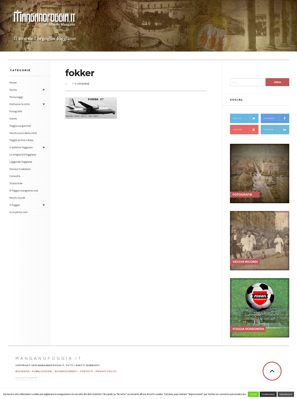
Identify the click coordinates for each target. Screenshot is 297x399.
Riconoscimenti (66, 371)
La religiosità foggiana (22, 154)
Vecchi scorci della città (23, 133)
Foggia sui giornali (20, 125)
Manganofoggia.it (48, 358)
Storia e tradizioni (20, 169)
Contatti (86, 371)
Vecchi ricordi (17, 197)
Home (13, 82)
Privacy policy (106, 371)
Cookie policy (268, 394)
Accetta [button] (253, 394)
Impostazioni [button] (286, 394)
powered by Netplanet (26, 377)
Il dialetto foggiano (21, 147)
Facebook (268, 118)
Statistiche (16, 183)
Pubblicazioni (42, 371)
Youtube (237, 129)
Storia (13, 89)
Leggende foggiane (20, 161)
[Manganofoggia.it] (45, 25)
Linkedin (268, 129)
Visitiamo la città (19, 104)
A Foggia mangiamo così (23, 190)
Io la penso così (18, 212)
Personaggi (16, 97)
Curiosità (14, 176)
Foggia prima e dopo (21, 140)
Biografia (22, 371)
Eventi (13, 118)
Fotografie (15, 111)
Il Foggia (14, 205)
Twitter (237, 118)
